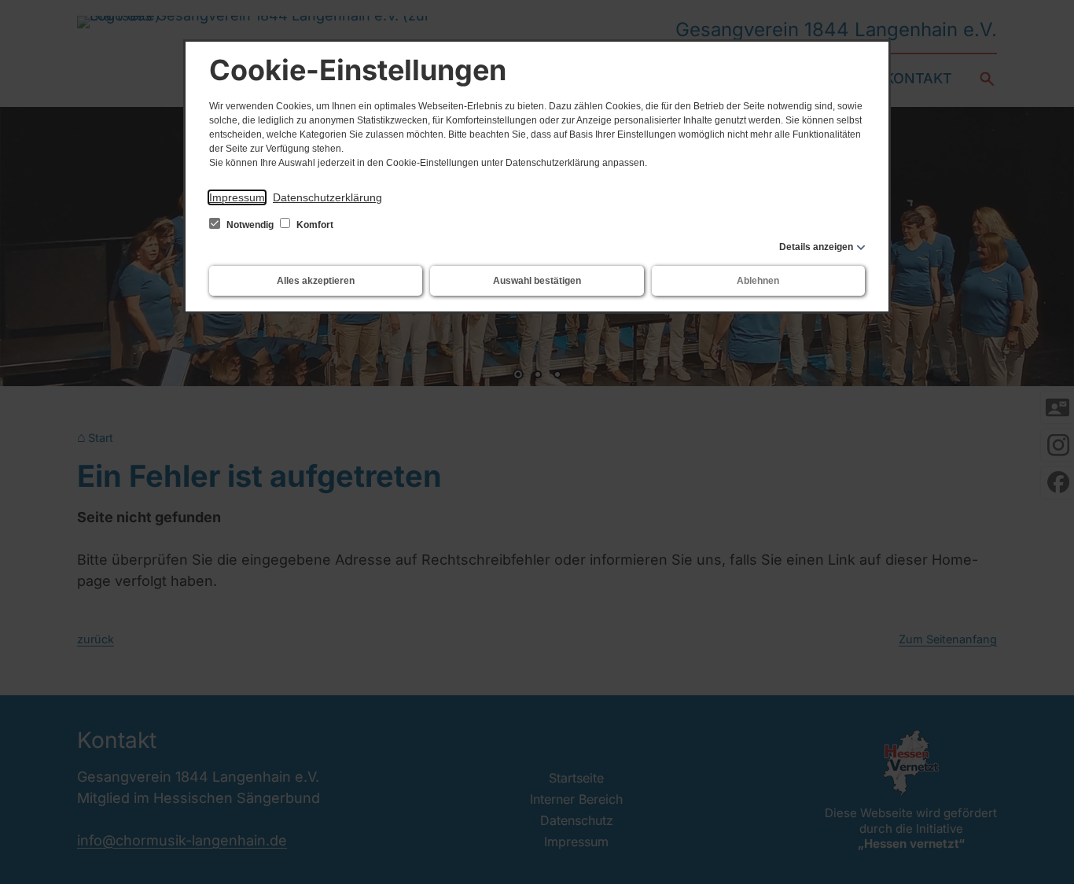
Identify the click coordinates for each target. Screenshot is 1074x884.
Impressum (237, 197)
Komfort (313, 224)
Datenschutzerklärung (327, 197)
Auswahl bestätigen (537, 280)
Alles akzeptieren (316, 280)
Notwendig (250, 224)
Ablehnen (758, 280)
